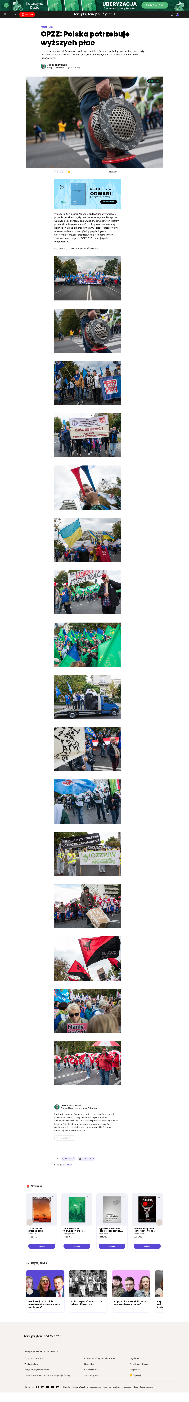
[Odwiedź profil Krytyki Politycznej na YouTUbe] (52, 1387)
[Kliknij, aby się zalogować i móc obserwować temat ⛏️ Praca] (73, 1158)
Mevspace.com (126, 1387)
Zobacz (42, 1246)
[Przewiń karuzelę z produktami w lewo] (29, 1222)
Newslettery (90, 1364)
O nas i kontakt (91, 1369)
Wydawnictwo (31, 1364)
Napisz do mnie (65, 1138)
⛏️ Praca (66, 1159)
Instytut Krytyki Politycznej (36, 1369)
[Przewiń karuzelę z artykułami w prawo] (159, 1291)
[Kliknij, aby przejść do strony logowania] (172, 14)
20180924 (67, 1165)
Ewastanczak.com (146, 1387)
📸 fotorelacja (86, 1159)
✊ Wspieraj (135, 1375)
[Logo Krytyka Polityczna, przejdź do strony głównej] (94, 14)
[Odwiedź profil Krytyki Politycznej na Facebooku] (37, 1387)
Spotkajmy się (91, 1375)
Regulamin (134, 1358)
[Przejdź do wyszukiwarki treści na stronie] (14, 14)
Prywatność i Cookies (139, 1364)
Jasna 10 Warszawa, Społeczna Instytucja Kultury (47, 1375)
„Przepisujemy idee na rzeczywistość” (42, 1351)
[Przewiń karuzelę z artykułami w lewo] (29, 1291)
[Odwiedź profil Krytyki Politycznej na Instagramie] (42, 1387)
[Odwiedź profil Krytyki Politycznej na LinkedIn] (57, 1387)
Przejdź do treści (13, 4)
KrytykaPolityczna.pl (33, 1358)
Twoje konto (135, 1369)
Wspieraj (29, 14)
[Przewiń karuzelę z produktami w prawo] (159, 1222)
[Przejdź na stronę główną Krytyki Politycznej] (42, 1336)
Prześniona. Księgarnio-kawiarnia (99, 1358)
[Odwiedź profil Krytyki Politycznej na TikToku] (47, 1387)
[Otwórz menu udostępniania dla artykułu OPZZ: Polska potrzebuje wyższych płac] (62, 172)
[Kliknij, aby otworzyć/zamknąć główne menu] (5, 14)
